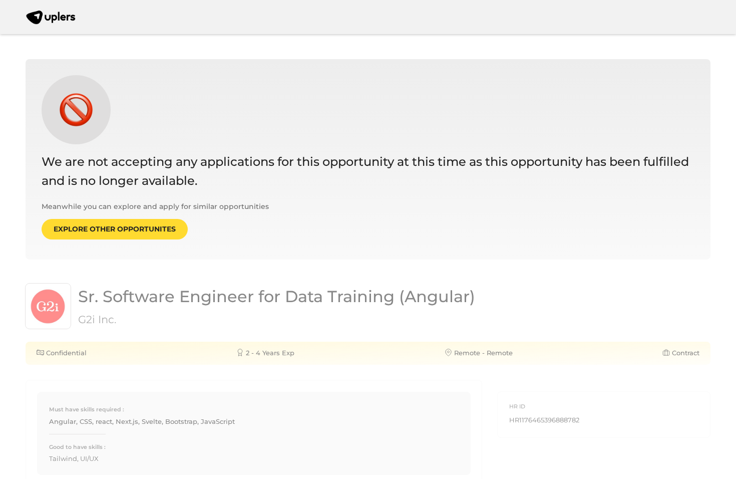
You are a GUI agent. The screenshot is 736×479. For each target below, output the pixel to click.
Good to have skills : (77, 446)
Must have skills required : (86, 409)
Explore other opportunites (115, 228)
